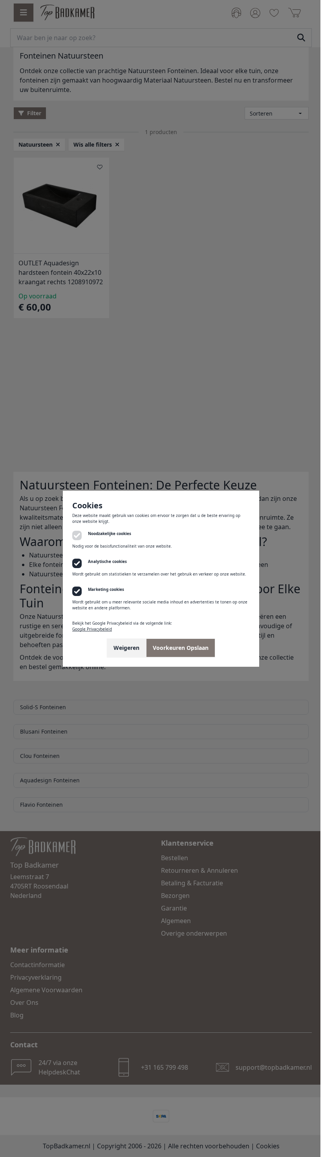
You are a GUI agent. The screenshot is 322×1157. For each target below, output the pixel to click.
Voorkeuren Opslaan (178, 647)
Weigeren (124, 647)
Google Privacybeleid (89, 629)
